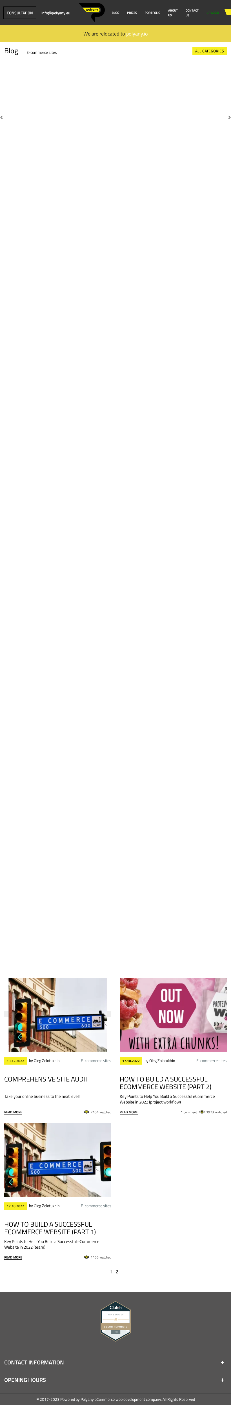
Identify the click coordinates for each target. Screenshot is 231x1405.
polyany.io (137, 33)
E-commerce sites (41, 52)
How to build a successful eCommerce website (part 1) (50, 1227)
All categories (209, 51)
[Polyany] (92, 12)
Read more (13, 1112)
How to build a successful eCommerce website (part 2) (165, 1082)
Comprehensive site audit (46, 1079)
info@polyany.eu (55, 13)
